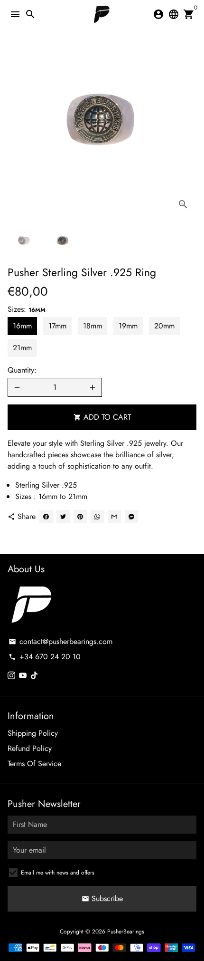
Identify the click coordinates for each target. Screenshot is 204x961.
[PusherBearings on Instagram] (11, 675)
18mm (92, 325)
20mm (164, 325)
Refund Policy (30, 748)
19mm (128, 325)
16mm (22, 325)
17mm (57, 325)
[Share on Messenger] (131, 516)
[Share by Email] (114, 516)
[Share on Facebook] (46, 516)
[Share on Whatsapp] (97, 516)
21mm (22, 347)
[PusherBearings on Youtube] (23, 675)
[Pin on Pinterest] (80, 516)
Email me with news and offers (57, 872)
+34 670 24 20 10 (45, 656)
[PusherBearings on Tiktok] (34, 675)
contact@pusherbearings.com (60, 641)
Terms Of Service (34, 763)
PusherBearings (125, 931)
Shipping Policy (33, 733)
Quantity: (22, 370)
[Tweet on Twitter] (63, 516)
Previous (17, 123)
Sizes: (27, 309)
